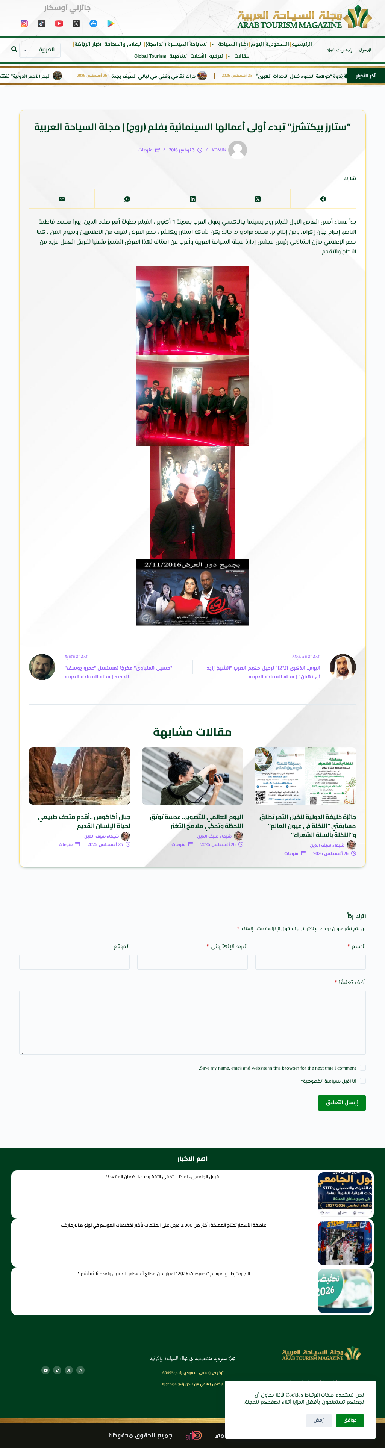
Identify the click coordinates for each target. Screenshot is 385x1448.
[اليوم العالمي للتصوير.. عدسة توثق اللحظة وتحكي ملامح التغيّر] (192, 776)
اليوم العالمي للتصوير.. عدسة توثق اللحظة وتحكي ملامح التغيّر (196, 821)
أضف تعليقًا (350, 983)
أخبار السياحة (233, 44)
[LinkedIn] (192, 199)
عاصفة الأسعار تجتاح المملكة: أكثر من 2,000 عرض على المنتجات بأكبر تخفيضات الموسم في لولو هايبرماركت (163, 1225)
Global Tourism (150, 56)
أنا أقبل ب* (328, 1081)
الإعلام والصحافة (123, 44)
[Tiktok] (57, 1370)
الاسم (356, 947)
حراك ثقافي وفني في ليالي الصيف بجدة (180, 76)
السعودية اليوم (270, 44)
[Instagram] (80, 1370)
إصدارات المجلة (339, 50)
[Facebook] (323, 199)
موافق (350, 1420)
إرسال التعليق (342, 1102)
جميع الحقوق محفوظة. (140, 1436)
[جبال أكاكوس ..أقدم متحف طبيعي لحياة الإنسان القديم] (79, 776)
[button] (14, 49)
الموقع (122, 947)
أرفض (319, 1420)
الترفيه (217, 56)
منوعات (145, 150)
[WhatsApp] (127, 199)
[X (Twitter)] (257, 199)
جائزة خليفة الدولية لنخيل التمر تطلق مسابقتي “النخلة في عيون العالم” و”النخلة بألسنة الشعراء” (307, 825)
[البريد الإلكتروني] (61, 199)
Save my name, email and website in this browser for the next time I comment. (277, 1068)
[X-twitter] (69, 1370)
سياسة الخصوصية (321, 1081)
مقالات (242, 56)
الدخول (365, 50)
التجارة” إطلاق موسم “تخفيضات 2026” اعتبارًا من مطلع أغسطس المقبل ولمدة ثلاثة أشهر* (163, 1273)
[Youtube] (45, 1370)
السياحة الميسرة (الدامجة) (177, 44)
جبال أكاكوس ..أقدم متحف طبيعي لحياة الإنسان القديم (84, 821)
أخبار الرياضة (88, 44)
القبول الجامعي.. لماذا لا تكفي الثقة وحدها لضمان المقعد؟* (163, 1176)
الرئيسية (302, 44)
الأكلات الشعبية (187, 56)
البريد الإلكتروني (227, 947)
